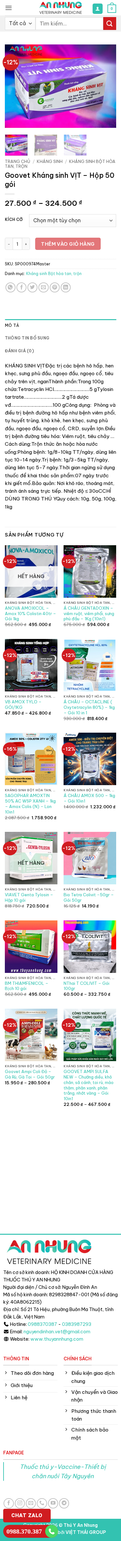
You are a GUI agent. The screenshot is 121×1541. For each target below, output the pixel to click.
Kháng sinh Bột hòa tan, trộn (54, 273)
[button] (8, 7)
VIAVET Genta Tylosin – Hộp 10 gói (29, 897)
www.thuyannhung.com (56, 1339)
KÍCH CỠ (14, 220)
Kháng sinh (50, 161)
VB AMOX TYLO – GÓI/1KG (23, 704)
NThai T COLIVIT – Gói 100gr (86, 986)
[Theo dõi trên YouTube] (53, 1503)
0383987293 (76, 1324)
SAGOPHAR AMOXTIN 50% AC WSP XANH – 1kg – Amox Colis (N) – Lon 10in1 (30, 803)
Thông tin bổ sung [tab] (27, 338)
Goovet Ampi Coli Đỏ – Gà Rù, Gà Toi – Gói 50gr (30, 1074)
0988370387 (42, 1324)
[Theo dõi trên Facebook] (9, 1503)
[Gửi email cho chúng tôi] (31, 1503)
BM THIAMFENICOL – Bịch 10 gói (26, 986)
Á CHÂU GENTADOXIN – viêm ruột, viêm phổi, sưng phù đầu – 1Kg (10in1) (89, 613)
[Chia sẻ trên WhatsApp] (10, 287)
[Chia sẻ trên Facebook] (21, 287)
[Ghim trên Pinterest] (55, 287)
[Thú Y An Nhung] (60, 7)
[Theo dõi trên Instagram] (20, 1503)
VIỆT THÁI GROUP (86, 1532)
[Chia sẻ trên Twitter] (32, 287)
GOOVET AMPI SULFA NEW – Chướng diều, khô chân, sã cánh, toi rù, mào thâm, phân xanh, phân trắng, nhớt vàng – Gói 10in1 (89, 1085)
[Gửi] (109, 23)
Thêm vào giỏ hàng (68, 244)
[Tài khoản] (97, 9)
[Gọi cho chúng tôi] (42, 1503)
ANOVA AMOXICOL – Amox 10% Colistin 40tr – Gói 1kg (30, 613)
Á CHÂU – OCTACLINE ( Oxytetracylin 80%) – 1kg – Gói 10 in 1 (89, 707)
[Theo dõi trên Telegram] (64, 1503)
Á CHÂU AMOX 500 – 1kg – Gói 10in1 (89, 798)
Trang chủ (17, 161)
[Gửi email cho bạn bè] (43, 287)
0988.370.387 (24, 1531)
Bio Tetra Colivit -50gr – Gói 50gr (89, 897)
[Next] (106, 86)
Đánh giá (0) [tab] (19, 350)
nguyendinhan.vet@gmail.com (57, 1332)
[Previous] (15, 86)
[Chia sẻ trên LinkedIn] (66, 287)
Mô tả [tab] (12, 325)
